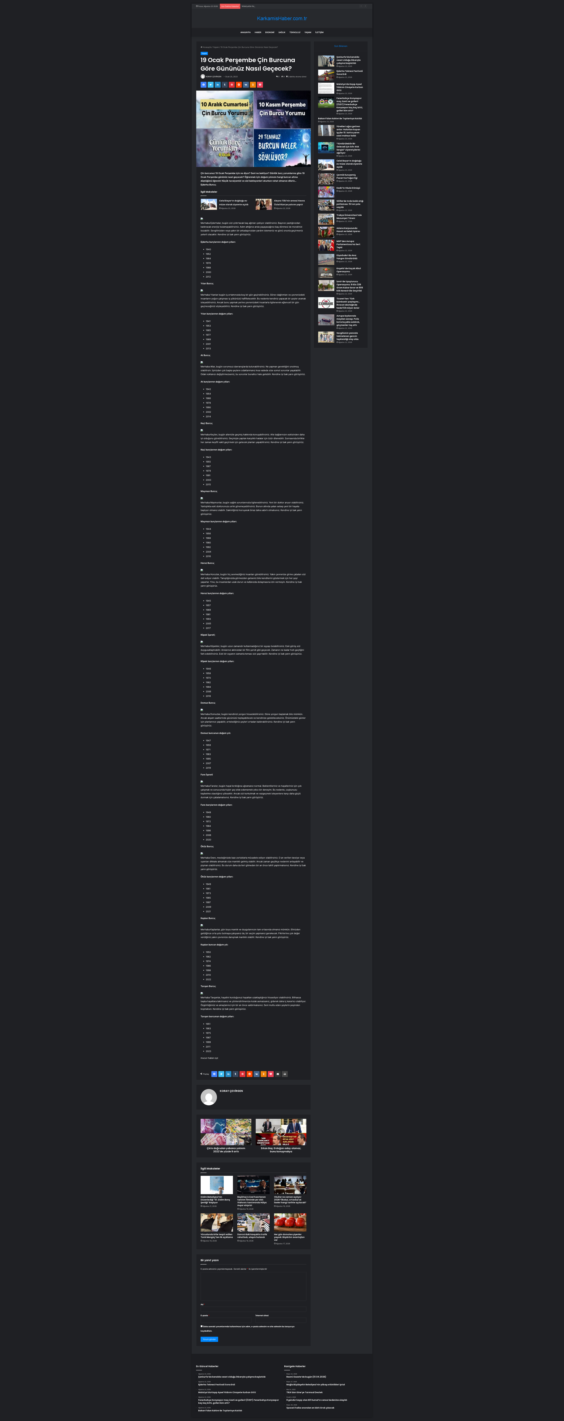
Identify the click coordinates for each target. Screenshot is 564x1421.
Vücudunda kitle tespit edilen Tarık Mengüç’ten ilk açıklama (217, 1236)
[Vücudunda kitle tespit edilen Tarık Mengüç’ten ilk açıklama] (217, 1222)
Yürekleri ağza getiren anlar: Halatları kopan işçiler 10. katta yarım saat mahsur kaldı (348, 131)
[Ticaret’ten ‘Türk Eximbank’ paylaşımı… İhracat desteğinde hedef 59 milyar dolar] (326, 302)
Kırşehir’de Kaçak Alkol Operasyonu (348, 270)
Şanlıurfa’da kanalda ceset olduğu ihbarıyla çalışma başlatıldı (348, 60)
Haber (258, 32)
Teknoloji (294, 32)
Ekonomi (269, 32)
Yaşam (307, 32)
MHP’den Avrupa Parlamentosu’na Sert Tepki (348, 244)
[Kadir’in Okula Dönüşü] (326, 191)
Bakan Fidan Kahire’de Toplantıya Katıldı (340, 118)
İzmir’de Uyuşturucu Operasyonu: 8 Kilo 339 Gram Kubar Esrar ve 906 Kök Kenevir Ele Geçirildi (349, 286)
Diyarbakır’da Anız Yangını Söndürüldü (346, 257)
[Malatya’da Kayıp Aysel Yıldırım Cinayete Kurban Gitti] (326, 88)
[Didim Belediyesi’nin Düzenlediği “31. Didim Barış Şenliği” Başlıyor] (217, 1185)
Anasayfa (245, 32)
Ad (203, 1304)
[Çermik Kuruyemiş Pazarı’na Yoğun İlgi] (326, 178)
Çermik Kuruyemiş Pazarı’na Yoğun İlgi (346, 176)
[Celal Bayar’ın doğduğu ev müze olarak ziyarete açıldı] (209, 204)
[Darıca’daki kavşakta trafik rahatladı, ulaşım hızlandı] (253, 1222)
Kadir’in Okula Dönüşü (348, 187)
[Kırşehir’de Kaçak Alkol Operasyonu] (326, 272)
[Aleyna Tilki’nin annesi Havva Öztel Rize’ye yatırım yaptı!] (264, 204)
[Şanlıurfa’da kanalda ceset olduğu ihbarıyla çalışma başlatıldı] (326, 61)
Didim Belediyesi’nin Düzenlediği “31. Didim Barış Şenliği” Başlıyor (215, 1199)
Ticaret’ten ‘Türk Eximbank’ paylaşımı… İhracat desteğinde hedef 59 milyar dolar (348, 303)
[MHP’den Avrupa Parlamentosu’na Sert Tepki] (326, 245)
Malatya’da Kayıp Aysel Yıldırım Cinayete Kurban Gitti (349, 87)
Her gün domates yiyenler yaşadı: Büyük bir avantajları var (289, 1237)
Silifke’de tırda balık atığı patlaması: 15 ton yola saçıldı (349, 204)
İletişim (319, 32)
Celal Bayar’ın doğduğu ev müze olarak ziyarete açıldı (349, 163)
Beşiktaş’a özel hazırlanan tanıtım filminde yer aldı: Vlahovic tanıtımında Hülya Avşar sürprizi (252, 1201)
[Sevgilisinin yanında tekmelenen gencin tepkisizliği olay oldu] (326, 337)
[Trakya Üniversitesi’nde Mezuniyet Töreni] (326, 219)
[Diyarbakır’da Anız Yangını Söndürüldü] (326, 259)
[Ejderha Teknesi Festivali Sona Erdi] (326, 75)
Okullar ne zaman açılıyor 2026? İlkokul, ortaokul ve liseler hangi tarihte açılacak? (290, 1199)
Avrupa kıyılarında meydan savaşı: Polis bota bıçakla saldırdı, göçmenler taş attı (348, 320)
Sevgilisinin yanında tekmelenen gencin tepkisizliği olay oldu (347, 336)
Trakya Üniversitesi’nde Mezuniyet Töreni (349, 217)
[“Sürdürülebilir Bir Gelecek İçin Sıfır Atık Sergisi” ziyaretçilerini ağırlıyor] (326, 147)
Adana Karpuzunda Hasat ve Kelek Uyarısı (348, 230)
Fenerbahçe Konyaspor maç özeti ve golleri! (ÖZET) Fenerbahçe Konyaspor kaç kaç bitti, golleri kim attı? (289, 6)
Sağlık (281, 32)
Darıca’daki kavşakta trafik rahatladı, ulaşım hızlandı (252, 1236)
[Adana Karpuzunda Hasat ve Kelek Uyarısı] (326, 232)
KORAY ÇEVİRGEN (213, 76)
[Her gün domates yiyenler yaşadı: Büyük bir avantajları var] (290, 1222)
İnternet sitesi (262, 1315)
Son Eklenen (340, 46)
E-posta (205, 1315)
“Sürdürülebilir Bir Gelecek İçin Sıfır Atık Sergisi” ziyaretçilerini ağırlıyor (348, 148)
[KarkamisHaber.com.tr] (282, 18)
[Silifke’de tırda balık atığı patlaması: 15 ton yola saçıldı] (326, 205)
